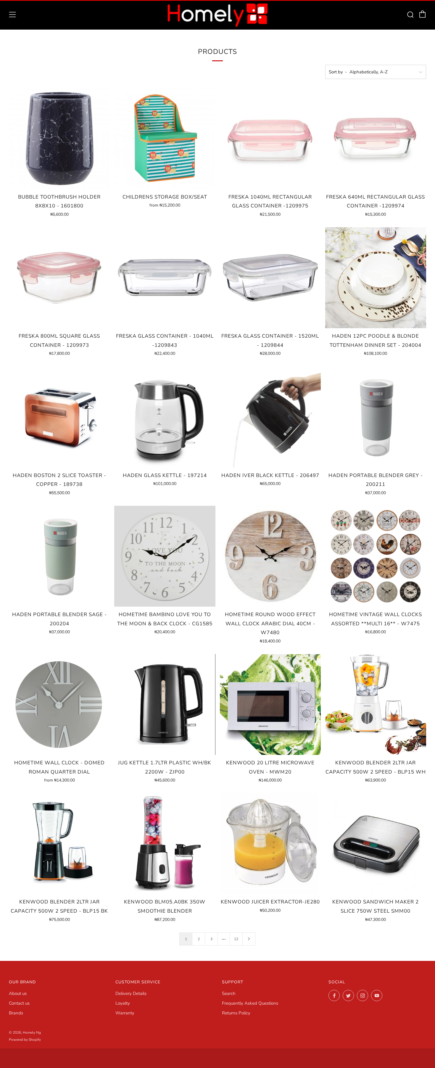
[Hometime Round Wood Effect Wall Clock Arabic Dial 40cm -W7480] (270, 556)
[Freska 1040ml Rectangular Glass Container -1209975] (270, 138)
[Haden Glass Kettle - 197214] (164, 416)
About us (18, 993)
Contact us (19, 1003)
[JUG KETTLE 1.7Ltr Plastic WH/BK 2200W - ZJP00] (164, 704)
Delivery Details (130, 993)
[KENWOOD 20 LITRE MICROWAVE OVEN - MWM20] (270, 704)
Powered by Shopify (25, 1039)
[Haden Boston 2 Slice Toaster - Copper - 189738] (59, 416)
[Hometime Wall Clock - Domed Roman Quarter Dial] (59, 704)
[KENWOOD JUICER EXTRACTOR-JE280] (270, 843)
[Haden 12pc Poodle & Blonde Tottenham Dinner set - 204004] (375, 277)
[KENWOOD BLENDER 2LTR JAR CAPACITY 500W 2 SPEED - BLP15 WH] (375, 704)
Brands (16, 1013)
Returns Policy (236, 1013)
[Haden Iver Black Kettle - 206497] (270, 416)
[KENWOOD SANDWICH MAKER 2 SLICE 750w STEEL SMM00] (375, 843)
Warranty (124, 1013)
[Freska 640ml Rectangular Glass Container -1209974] (375, 138)
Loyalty (122, 1003)
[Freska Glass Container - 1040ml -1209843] (164, 277)
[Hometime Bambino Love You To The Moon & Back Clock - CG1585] (164, 556)
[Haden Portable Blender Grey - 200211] (375, 416)
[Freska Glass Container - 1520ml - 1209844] (270, 277)
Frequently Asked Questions (250, 1003)
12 (236, 939)
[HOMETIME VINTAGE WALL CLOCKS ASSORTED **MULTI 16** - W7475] (375, 556)
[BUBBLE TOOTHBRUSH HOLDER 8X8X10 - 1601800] (59, 138)
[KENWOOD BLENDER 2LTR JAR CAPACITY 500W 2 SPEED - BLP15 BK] (59, 843)
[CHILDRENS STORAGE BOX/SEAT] (164, 138)
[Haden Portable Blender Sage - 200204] (59, 556)
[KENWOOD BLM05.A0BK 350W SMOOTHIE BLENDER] (164, 843)
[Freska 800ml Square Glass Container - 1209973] (59, 277)
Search (229, 993)
